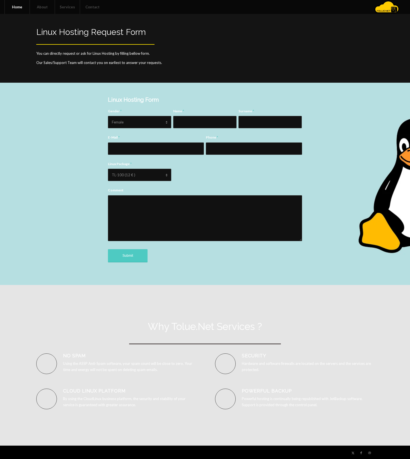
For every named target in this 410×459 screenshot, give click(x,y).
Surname (246, 111)
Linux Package (120, 164)
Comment (116, 190)
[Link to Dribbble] (369, 453)
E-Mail (114, 137)
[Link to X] (353, 453)
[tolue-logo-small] (387, 7)
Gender (115, 111)
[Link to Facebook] (361, 453)
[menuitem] (17, 7)
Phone (212, 137)
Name (178, 111)
